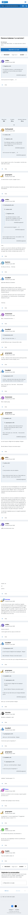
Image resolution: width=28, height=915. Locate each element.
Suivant (22, 54)
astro (6, 457)
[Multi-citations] (2, 85)
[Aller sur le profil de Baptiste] (2, 262)
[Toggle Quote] (3, 66)
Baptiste (7, 262)
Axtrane (5, 42)
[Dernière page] (26, 55)
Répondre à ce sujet (14, 49)
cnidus (7, 60)
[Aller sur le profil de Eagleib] (2, 852)
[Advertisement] (14, 22)
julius (6, 829)
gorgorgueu (8, 174)
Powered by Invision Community (14, 912)
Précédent (6, 54)
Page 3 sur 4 (15, 54)
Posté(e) (10, 62)
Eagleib (7, 851)
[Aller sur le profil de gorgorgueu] (2, 175)
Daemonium (8, 313)
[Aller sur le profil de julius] (2, 829)
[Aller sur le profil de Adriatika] (2, 713)
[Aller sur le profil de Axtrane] (2, 600)
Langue (11, 909)
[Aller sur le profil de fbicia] (2, 790)
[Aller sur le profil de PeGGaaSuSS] (2, 130)
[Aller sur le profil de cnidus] (2, 61)
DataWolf (8, 277)
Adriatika (8, 712)
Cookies (17, 909)
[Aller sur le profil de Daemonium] (2, 314)
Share (7, 890)
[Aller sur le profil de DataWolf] (2, 278)
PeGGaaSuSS (9, 129)
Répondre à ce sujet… (9, 883)
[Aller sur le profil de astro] (2, 458)
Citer (6, 84)
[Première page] (2, 55)
